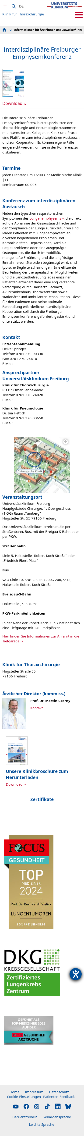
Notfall (4, 6)
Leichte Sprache (43, 1124)
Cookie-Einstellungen (24, 1096)
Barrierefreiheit (26, 1117)
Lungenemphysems (45, 218)
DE (21, 5)
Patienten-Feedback (59, 1096)
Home (16, 1092)
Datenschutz (60, 1092)
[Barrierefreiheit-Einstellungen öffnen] (76, 974)
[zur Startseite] (64, 9)
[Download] (13, 95)
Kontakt (36, 707)
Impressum (36, 1092)
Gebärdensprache (58, 1117)
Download (13, 103)
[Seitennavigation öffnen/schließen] (79, 14)
